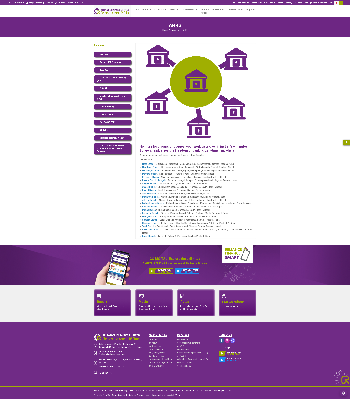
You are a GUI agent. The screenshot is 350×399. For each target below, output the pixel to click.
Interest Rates (158, 356)
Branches (297, 3)
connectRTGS (185, 366)
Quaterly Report (158, 353)
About (145, 9)
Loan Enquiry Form (240, 3)
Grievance (255, 3)
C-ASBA (182, 356)
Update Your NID (325, 3)
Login (249, 9)
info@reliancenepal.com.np (110, 351)
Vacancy (288, 3)
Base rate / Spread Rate (162, 359)
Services (216, 9)
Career (280, 3)
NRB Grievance (158, 366)
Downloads (156, 346)
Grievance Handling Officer (121, 390)
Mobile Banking (185, 362)
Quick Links (268, 3)
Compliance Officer (165, 390)
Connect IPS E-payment (189, 343)
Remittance (184, 349)
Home (136, 9)
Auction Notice (205, 11)
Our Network (233, 9)
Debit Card (183, 339)
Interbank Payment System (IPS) (193, 359)
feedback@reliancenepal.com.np (113, 354)
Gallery (179, 390)
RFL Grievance (204, 390)
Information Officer (145, 390)
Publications (188, 9)
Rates (173, 9)
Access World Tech (171, 395)
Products (159, 9)
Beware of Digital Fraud (162, 362)
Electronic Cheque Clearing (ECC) (193, 353)
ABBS (185, 30)
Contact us (190, 390)
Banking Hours (310, 3)
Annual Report (158, 349)
